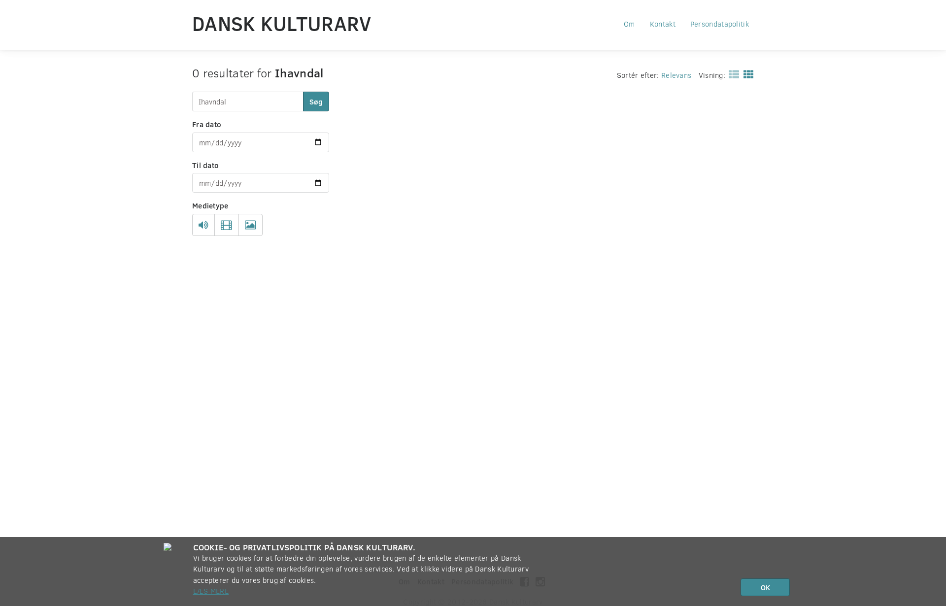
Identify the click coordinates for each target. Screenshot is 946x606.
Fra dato (206, 124)
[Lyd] (203, 225)
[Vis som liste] (732, 74)
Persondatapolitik (719, 24)
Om (629, 24)
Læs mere (211, 591)
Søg (316, 101)
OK (765, 587)
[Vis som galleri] (747, 74)
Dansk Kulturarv (282, 23)
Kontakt (663, 24)
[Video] (226, 225)
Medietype (210, 205)
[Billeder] (250, 225)
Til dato (205, 165)
